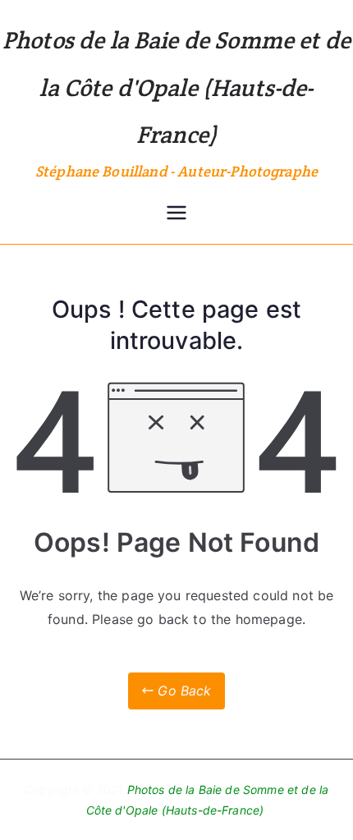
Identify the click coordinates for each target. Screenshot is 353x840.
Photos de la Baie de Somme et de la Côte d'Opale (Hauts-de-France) (176, 87)
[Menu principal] (176, 214)
